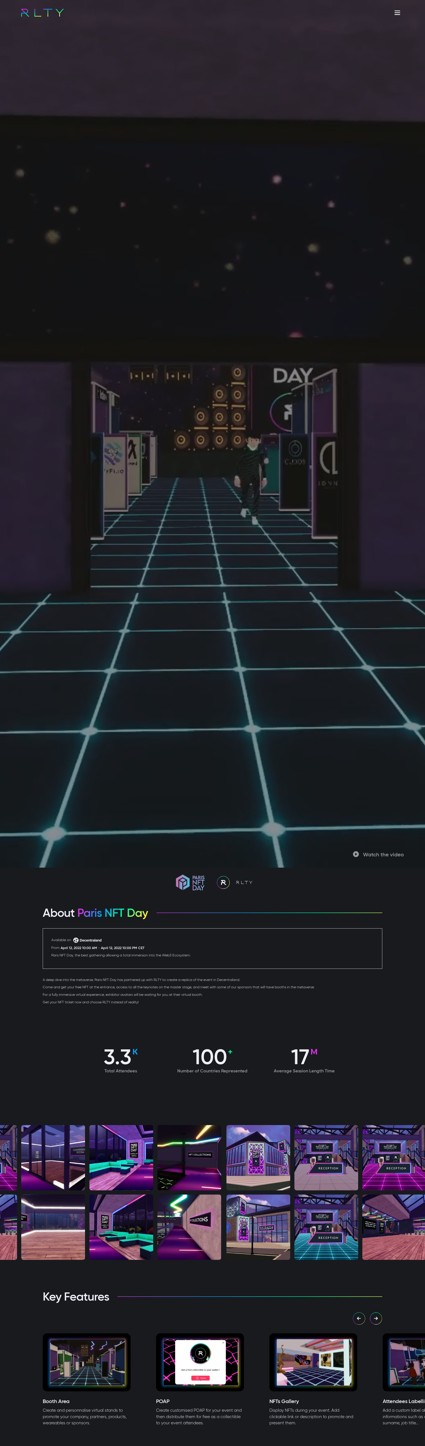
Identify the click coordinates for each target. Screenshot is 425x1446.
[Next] (376, 1318)
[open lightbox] (75, 1157)
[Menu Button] (397, 12)
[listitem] (99, 1379)
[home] (42, 13)
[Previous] (359, 1318)
